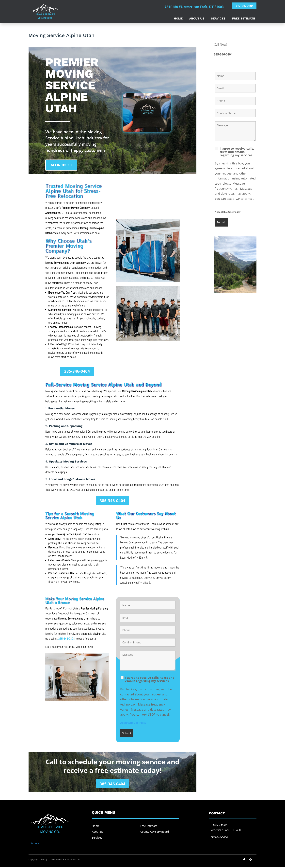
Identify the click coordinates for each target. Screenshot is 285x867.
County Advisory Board (154, 831)
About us (97, 831)
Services (218, 18)
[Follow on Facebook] (244, 859)
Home (178, 18)
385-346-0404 (244, 6)
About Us (196, 18)
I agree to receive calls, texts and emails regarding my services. (149, 679)
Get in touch (61, 165)
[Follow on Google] (250, 859)
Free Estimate (243, 18)
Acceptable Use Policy (133, 723)
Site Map (35, 843)
